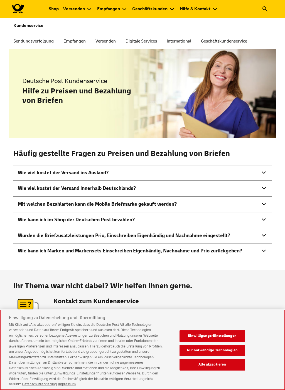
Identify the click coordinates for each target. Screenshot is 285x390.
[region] (142, 349)
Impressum (67, 384)
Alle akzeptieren (212, 364)
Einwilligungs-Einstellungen (212, 336)
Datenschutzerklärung (39, 384)
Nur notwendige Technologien (212, 350)
